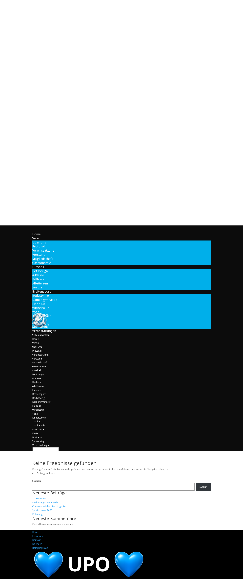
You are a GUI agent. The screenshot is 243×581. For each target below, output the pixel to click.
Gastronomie (41, 263)
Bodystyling (40, 296)
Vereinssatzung (43, 250)
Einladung (37, 514)
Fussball (36, 370)
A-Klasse (38, 275)
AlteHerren (40, 283)
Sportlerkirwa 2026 (42, 510)
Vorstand (38, 255)
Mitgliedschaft (42, 259)
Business (37, 437)
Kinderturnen (39, 417)
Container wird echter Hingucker (49, 506)
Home (35, 339)
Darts (35, 433)
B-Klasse (38, 279)
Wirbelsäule (40, 308)
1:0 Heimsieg (39, 498)
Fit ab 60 (38, 304)
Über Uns (39, 242)
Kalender (37, 543)
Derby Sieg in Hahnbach (45, 502)
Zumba (36, 421)
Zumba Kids (38, 425)
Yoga (35, 312)
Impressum (38, 536)
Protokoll (38, 246)
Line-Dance (38, 429)
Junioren (38, 287)
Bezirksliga (40, 271)
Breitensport (39, 394)
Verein (35, 342)
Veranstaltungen (41, 445)
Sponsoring (40, 327)
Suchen (36, 480)
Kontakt (36, 539)
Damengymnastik (44, 300)
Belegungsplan (40, 547)
